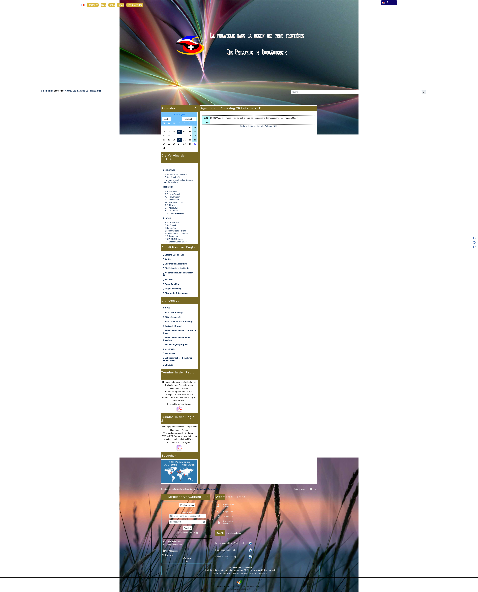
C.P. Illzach (170, 205)
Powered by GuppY (224, 586)
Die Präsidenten (220, 533)
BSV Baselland (172, 223)
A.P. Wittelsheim (172, 200)
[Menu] (393, 3)
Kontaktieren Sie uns (228, 505)
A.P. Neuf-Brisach (172, 194)
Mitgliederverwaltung (188, 496)
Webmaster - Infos (220, 496)
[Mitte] (474, 242)
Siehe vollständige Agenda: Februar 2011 (258, 126)
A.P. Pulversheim (172, 197)
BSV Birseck (170, 225)
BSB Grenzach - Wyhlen (176, 174)
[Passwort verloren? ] (187, 533)
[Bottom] (474, 247)
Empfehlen (228, 511)
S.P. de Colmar (171, 211)
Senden (187, 528)
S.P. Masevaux (171, 208)
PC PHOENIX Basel (174, 239)
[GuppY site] (239, 585)
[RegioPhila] (239, 50)
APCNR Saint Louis (174, 202)
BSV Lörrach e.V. (172, 177)
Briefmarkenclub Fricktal (175, 231)
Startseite (58, 91)
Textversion (228, 516)
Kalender (179, 108)
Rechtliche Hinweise (228, 522)
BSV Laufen (170, 228)
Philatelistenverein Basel (176, 242)
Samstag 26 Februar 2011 (89, 91)
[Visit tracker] (179, 472)
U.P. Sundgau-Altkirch (174, 213)
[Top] (474, 238)
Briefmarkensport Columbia (177, 233)
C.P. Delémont (171, 236)
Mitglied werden (187, 505)
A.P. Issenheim (171, 191)
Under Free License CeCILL (250, 586)
